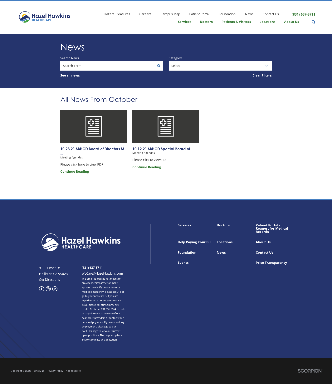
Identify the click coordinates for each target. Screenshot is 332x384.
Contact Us (271, 14)
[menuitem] (184, 23)
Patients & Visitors (236, 21)
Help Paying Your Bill (194, 242)
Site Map (39, 370)
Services (184, 21)
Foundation (227, 14)
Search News (69, 58)
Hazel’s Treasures (117, 14)
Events (183, 262)
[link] (41, 288)
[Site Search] (313, 23)
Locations (267, 21)
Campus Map (170, 14)
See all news (70, 75)
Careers (145, 14)
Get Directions (49, 279)
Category (175, 58)
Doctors (206, 21)
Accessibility (73, 370)
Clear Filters (262, 75)
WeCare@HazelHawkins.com (102, 273)
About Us (291, 21)
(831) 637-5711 (303, 14)
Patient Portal (199, 14)
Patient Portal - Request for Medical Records (272, 228)
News (249, 14)
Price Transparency (271, 262)
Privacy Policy (55, 370)
